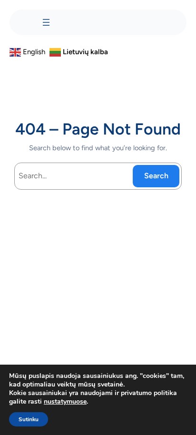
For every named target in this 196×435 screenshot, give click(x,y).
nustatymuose (65, 401)
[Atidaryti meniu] (46, 22)
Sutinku (29, 419)
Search (156, 175)
